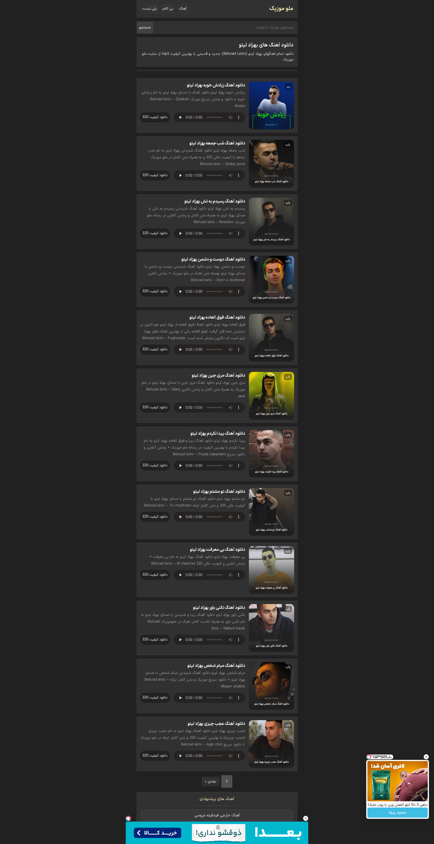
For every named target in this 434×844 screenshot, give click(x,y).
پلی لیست (149, 8)
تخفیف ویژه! (398, 812)
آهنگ (182, 8)
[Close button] (426, 756)
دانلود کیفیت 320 (155, 117)
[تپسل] (128, 818)
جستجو (145, 27)
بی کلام (167, 8)
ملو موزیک (281, 9)
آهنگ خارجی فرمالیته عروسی (217, 815)
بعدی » (210, 781)
